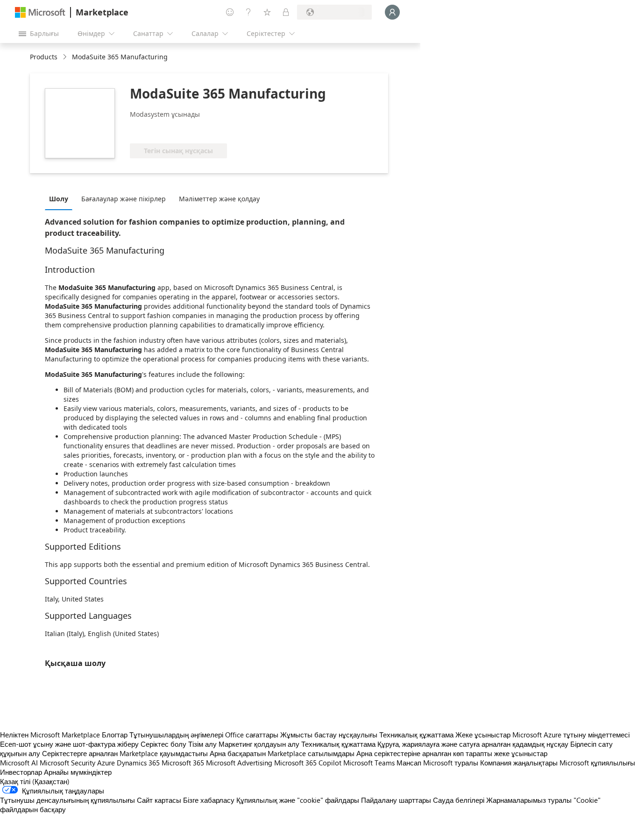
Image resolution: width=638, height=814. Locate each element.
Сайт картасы (159, 800)
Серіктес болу (163, 744)
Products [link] (43, 56)
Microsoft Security (67, 762)
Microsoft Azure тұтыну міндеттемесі (571, 734)
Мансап (409, 762)
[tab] (61, 198)
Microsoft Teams (369, 762)
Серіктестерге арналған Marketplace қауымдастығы (125, 753)
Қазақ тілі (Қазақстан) (35, 781)
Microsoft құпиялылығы (597, 762)
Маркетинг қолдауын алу (259, 744)
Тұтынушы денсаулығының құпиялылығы (67, 800)
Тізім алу (202, 744)
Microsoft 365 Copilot (307, 762)
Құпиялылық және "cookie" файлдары (297, 800)
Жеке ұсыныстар (482, 734)
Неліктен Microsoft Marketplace (50, 734)
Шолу (58, 198)
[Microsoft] (40, 12)
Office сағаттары (251, 734)
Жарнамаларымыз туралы (529, 800)
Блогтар (115, 734)
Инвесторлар (21, 772)
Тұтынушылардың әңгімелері (176, 734)
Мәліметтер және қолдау (219, 198)
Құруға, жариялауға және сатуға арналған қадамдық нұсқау (472, 744)
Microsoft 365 (183, 762)
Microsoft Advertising (239, 762)
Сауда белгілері (458, 800)
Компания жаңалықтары (519, 762)
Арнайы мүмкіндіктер (78, 772)
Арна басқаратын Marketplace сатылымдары (282, 753)
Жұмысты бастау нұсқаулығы (328, 734)
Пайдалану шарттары (396, 800)
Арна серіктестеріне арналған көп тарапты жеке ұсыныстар (451, 753)
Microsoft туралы (450, 762)
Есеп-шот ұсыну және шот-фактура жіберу (69, 744)
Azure (106, 762)
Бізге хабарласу (208, 800)
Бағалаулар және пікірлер (123, 198)
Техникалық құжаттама (416, 734)
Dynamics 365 (138, 762)
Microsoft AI (19, 762)
